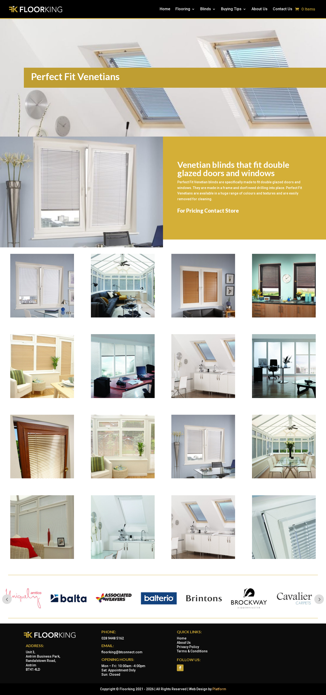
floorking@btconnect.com (121, 652)
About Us (260, 9)
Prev (7, 599)
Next (319, 599)
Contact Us (282, 9)
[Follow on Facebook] (180, 667)
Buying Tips (231, 9)
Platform (219, 689)
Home (165, 9)
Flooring (182, 9)
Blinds (205, 9)
